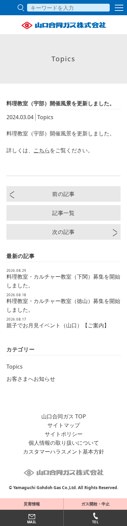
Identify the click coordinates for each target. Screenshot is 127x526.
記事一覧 (63, 213)
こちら (42, 150)
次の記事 (63, 232)
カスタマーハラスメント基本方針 (63, 451)
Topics (14, 366)
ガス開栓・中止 (95, 504)
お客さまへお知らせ (30, 378)
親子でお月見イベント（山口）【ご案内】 (57, 325)
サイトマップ (63, 425)
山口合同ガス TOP (63, 416)
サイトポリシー (64, 434)
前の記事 (63, 194)
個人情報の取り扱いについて (63, 442)
